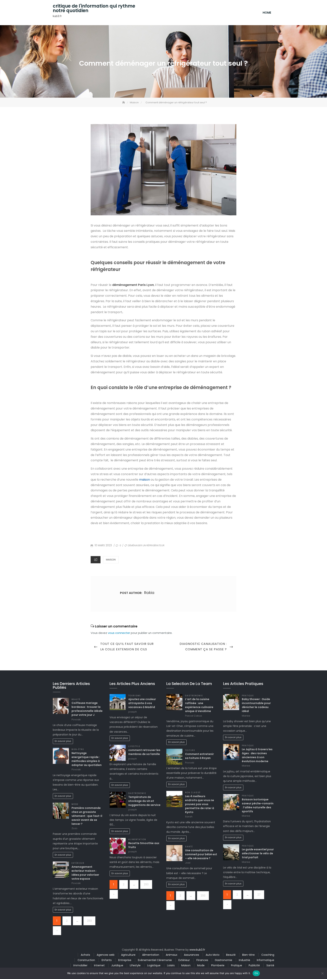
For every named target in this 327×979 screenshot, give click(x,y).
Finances (202, 960)
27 (259, 895)
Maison (111, 559)
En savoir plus (63, 741)
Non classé (193, 792)
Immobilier (80, 965)
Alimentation (137, 839)
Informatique (265, 960)
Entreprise (124, 960)
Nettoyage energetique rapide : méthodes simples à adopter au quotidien (87, 759)
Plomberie (217, 965)
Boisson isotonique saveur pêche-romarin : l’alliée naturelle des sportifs (257, 805)
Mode (75, 804)
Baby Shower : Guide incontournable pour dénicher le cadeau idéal (256, 705)
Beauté (76, 699)
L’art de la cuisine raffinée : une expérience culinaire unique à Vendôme (199, 705)
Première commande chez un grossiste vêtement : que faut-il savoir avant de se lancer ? (87, 816)
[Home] (124, 102)
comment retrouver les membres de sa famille (144, 752)
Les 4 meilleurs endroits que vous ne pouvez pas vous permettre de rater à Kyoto (199, 804)
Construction (86, 960)
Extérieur (78, 863)
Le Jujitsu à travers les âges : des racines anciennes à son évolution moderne (257, 755)
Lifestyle (134, 746)
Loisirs (171, 965)
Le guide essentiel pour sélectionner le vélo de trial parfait (258, 853)
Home (267, 13)
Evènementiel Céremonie (155, 960)
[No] (322, 973)
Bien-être (78, 749)
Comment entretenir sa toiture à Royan (199, 756)
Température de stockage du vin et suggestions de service (144, 801)
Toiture (190, 750)
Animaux (171, 955)
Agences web (105, 955)
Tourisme (134, 695)
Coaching (267, 955)
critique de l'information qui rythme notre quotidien (94, 8)
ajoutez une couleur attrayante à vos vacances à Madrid (142, 703)
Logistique (153, 965)
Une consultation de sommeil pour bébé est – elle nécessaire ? (201, 854)
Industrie (244, 960)
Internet (99, 965)
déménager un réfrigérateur (146, 545)
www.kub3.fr (197, 950)
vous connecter (119, 633)
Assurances (191, 955)
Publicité (254, 965)
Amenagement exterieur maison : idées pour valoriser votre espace (85, 873)
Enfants (107, 960)
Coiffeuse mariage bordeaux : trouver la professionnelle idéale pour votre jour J (87, 709)
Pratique (248, 695)
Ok (256, 973)
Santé (189, 846)
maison (144, 479)
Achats (85, 955)
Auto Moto (213, 955)
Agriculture (128, 955)
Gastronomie (137, 793)
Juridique (117, 965)
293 (89, 921)
